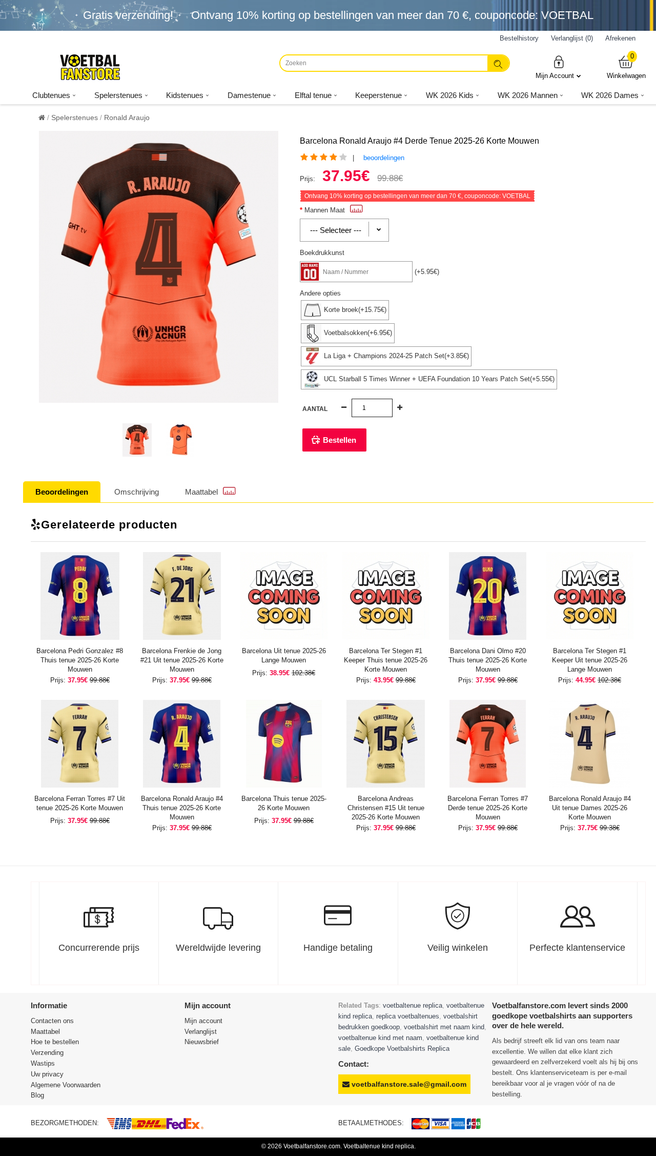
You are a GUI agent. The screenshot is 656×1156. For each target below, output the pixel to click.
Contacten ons (52, 1021)
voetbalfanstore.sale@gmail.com (408, 1084)
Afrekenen (620, 38)
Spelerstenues (74, 117)
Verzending (47, 1052)
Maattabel (201, 491)
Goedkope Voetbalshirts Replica (402, 1048)
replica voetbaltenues (407, 1016)
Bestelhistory (519, 38)
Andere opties (320, 293)
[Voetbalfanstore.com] (90, 67)
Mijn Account (555, 76)
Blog (37, 1095)
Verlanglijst (200, 1031)
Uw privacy (47, 1074)
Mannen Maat (324, 210)
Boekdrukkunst (322, 253)
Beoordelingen (61, 491)
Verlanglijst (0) (572, 38)
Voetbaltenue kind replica (378, 1146)
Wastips (43, 1063)
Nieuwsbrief (201, 1042)
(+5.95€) (427, 272)
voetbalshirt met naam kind (444, 1027)
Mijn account (203, 1021)
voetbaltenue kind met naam (380, 1038)
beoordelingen (383, 158)
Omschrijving (136, 491)
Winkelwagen (626, 67)
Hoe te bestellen (55, 1042)
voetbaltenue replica (412, 1005)
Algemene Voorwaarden (65, 1085)
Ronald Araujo (127, 117)
